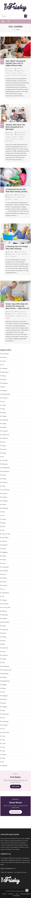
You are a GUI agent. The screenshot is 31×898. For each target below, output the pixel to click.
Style (23, 194)
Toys (3, 739)
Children (4, 416)
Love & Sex (5, 603)
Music (3, 640)
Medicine (4, 618)
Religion (4, 684)
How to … (5, 574)
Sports (4, 703)
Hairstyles (5, 545)
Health (4, 548)
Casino (4, 405)
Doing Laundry (21, 197)
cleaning (8, 136)
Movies (4, 633)
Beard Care (5, 372)
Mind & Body (5, 622)
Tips (3, 728)
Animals (4, 357)
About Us (4, 893)
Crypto (4, 445)
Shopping (4, 695)
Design (4, 453)
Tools (3, 736)
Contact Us (11, 893)
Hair (3, 530)
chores (23, 70)
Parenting (4, 655)
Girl (3, 515)
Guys (23, 311)
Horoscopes (5, 567)
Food (3, 486)
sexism (24, 316)
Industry (4, 578)
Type (3, 747)
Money (4, 626)
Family (4, 475)
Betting (4, 379)
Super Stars (5, 714)
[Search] (25, 16)
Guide (4, 523)
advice (13, 254)
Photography (5, 666)
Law (3, 589)
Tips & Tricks (5, 732)
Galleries (4, 497)
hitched (8, 139)
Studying (4, 706)
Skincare (4, 699)
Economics (5, 460)
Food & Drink (5, 489)
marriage (21, 139)
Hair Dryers (5, 537)
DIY (3, 456)
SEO (3, 692)
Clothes (4, 427)
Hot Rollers (5, 570)
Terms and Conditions (25, 893)
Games (4, 504)
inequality (8, 75)
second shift (9, 141)
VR (3, 762)
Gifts (3, 512)
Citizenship (5, 420)
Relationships (9, 70)
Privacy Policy (16, 895)
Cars (3, 401)
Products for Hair (6, 670)
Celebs (4, 412)
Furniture (4, 493)
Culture (4, 449)
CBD (3, 409)
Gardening (5, 508)
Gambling (4, 501)
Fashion (4, 478)
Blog (3, 387)
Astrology (4, 368)
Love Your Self (6, 607)
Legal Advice (5, 592)
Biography (5, 383)
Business (4, 390)
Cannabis (4, 398)
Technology (5, 721)
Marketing (5, 614)
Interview (4, 585)
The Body (4, 725)
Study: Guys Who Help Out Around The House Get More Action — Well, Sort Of (17, 306)
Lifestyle (4, 600)
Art (3, 364)
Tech (3, 717)
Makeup (4, 611)
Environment (5, 471)
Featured (4, 482)
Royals (4, 688)
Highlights (5, 552)
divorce (8, 73)
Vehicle (4, 754)
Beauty (4, 375)
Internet (4, 581)
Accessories (5, 353)
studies (8, 318)
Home (24, 132)
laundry (15, 199)
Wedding (4, 765)
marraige (14, 75)
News (3, 651)
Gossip (4, 519)
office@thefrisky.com (10, 868)
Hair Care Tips (6, 534)
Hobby (4, 559)
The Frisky (10, 68)
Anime (4, 361)
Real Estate (5, 673)
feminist (21, 136)
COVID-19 (5, 438)
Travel (4, 743)
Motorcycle (5, 629)
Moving (4, 637)
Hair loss (4, 541)
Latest (16, 893)
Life (3, 596)
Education (5, 464)
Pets (3, 662)
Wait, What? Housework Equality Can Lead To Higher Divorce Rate (15, 63)
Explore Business (15, 812)
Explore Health (15, 786)
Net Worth (5, 648)
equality (13, 73)
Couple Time (5, 434)
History (4, 556)
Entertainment (6, 467)
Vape (3, 751)
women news (22, 75)
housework (20, 73)
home (7, 256)
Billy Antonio (10, 132)
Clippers (4, 423)
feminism (14, 136)
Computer (5, 431)
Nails (3, 644)
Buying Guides (6, 394)
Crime (4, 442)
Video (3, 758)
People (4, 659)
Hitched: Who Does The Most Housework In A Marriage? (15, 127)
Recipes (4, 677)
